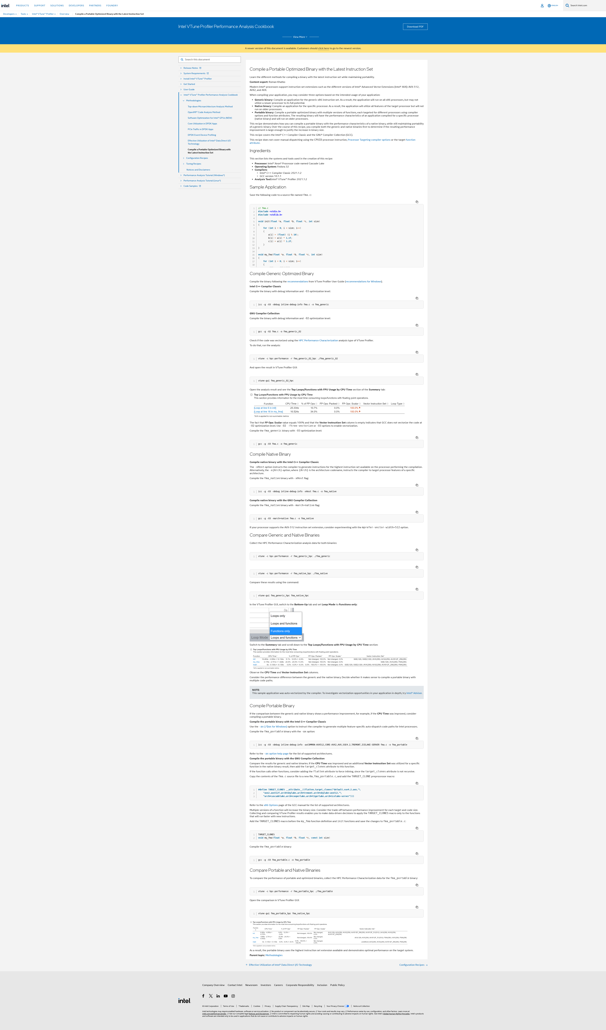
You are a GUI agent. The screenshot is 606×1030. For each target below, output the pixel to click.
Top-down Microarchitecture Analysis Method (210, 106)
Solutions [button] (57, 5)
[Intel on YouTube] (225, 996)
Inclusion (322, 985)
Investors (266, 985)
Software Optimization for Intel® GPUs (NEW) (210, 117)
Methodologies (193, 100)
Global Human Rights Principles (396, 1013)
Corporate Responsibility (300, 985)
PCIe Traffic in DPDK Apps (200, 129)
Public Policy (337, 985)
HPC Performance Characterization (318, 340)
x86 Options (271, 805)
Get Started (189, 84)
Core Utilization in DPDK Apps (202, 123)
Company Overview (213, 985)
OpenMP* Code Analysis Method (204, 112)
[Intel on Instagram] (233, 996)
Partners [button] (95, 5)
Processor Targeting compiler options (369, 139)
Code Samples (191, 186)
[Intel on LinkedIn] (218, 996)
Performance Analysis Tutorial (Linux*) (202, 180)
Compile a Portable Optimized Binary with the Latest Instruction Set (209, 151)
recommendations (297, 281)
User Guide (189, 89)
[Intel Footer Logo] (184, 1000)
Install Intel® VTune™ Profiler (198, 78)
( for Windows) (273, 726)
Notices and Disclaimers (198, 169)
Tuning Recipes (193, 163)
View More (299, 37)
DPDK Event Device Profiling (202, 135)
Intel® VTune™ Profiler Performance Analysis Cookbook (211, 95)
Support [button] (39, 5)
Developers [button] (76, 5)
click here (323, 48)
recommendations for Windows (363, 281)
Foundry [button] (112, 5)
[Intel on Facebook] (203, 996)
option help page (276, 753)
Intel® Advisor (414, 693)
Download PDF (415, 26)
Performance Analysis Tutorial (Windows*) (204, 175)
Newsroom (251, 985)
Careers (278, 985)
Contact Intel (235, 985)
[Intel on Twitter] (210, 996)
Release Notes (191, 68)
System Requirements (194, 73)
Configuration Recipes (197, 158)
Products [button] (22, 5)
